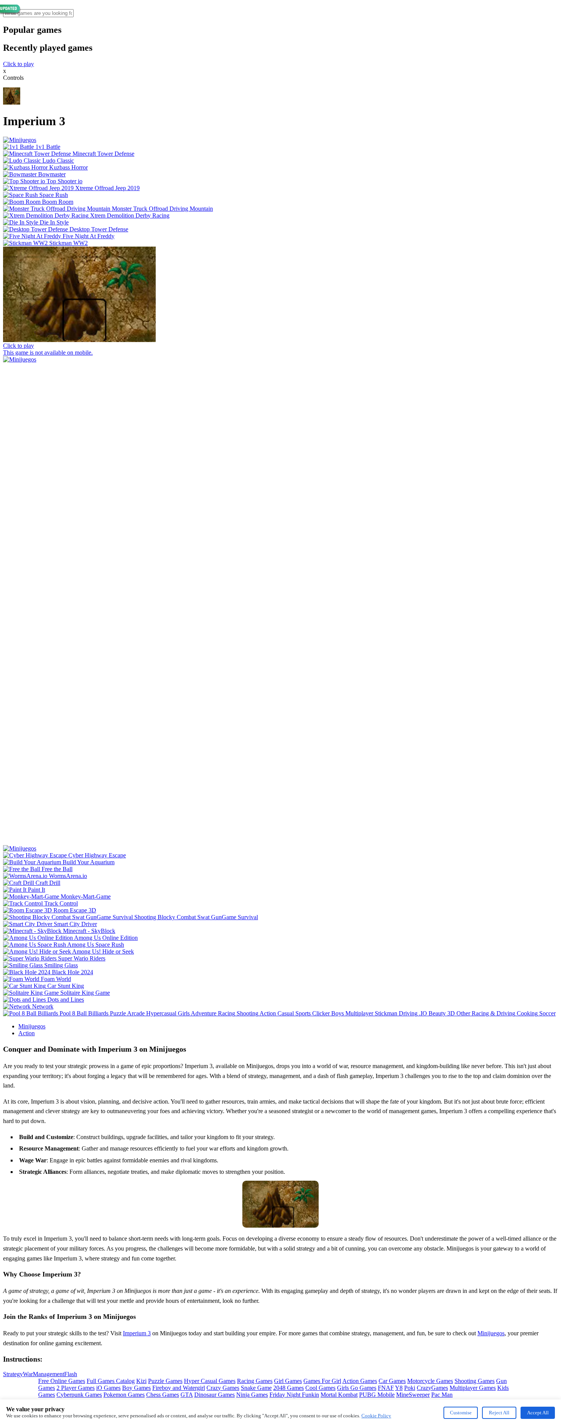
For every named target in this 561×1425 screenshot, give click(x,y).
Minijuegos (31, 1026)
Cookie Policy (376, 1416)
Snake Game (256, 1388)
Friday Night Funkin (294, 1394)
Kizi (141, 1381)
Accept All (538, 1412)
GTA (187, 1394)
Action (26, 1033)
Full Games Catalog (111, 1381)
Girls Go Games (356, 1388)
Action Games (359, 1381)
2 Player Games (75, 1388)
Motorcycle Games (430, 1381)
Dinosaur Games (214, 1394)
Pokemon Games (124, 1394)
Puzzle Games (165, 1381)
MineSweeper (413, 1394)
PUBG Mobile (377, 1394)
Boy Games (136, 1388)
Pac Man (442, 1394)
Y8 (399, 1388)
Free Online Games (61, 1381)
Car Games (392, 1381)
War (28, 1374)
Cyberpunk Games (79, 1394)
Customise (461, 1412)
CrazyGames (432, 1388)
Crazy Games (222, 1388)
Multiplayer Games (473, 1388)
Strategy (13, 1374)
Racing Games (254, 1381)
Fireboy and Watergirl (178, 1388)
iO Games (108, 1388)
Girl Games (288, 1381)
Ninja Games (252, 1394)
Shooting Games (475, 1381)
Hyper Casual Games (209, 1381)
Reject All (499, 1412)
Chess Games (162, 1394)
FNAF (386, 1388)
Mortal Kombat (339, 1394)
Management (48, 1374)
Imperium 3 (137, 1333)
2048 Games (288, 1388)
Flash (70, 1374)
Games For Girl (322, 1381)
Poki (409, 1388)
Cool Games (320, 1388)
